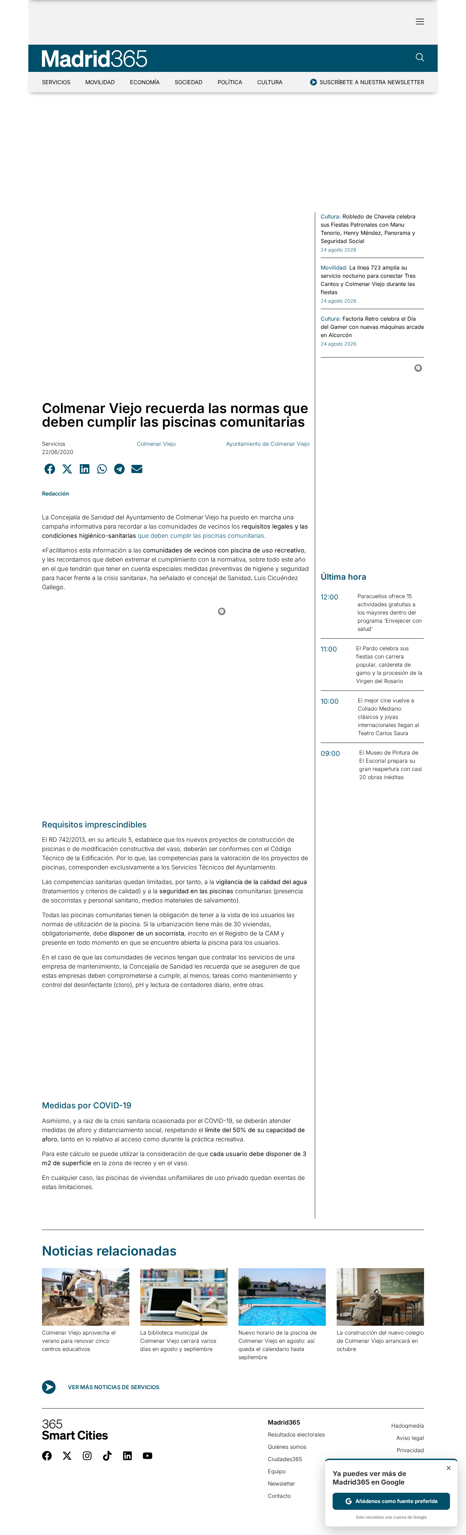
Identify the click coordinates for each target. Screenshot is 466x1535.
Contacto (279, 1495)
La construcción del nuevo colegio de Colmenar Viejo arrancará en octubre (380, 1340)
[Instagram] (87, 1456)
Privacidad (410, 1450)
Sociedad (189, 82)
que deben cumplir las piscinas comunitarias (201, 535)
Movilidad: (334, 267)
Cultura (269, 82)
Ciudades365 (285, 1459)
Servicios (56, 82)
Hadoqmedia (407, 1425)
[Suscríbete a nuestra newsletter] (313, 82)
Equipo (277, 1471)
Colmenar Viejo (156, 443)
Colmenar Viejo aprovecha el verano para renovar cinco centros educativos (79, 1340)
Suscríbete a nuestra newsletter (372, 82)
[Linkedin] (127, 1456)
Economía (145, 82)
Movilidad (100, 82)
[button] (49, 469)
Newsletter (281, 1483)
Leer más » (52, 1357)
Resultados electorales (296, 1434)
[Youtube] (147, 1456)
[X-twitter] (67, 1456)
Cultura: (331, 216)
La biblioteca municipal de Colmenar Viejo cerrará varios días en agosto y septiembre (178, 1340)
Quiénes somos (287, 1446)
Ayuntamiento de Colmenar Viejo (267, 443)
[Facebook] (47, 1456)
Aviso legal (410, 1437)
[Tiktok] (107, 1456)
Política (230, 82)
